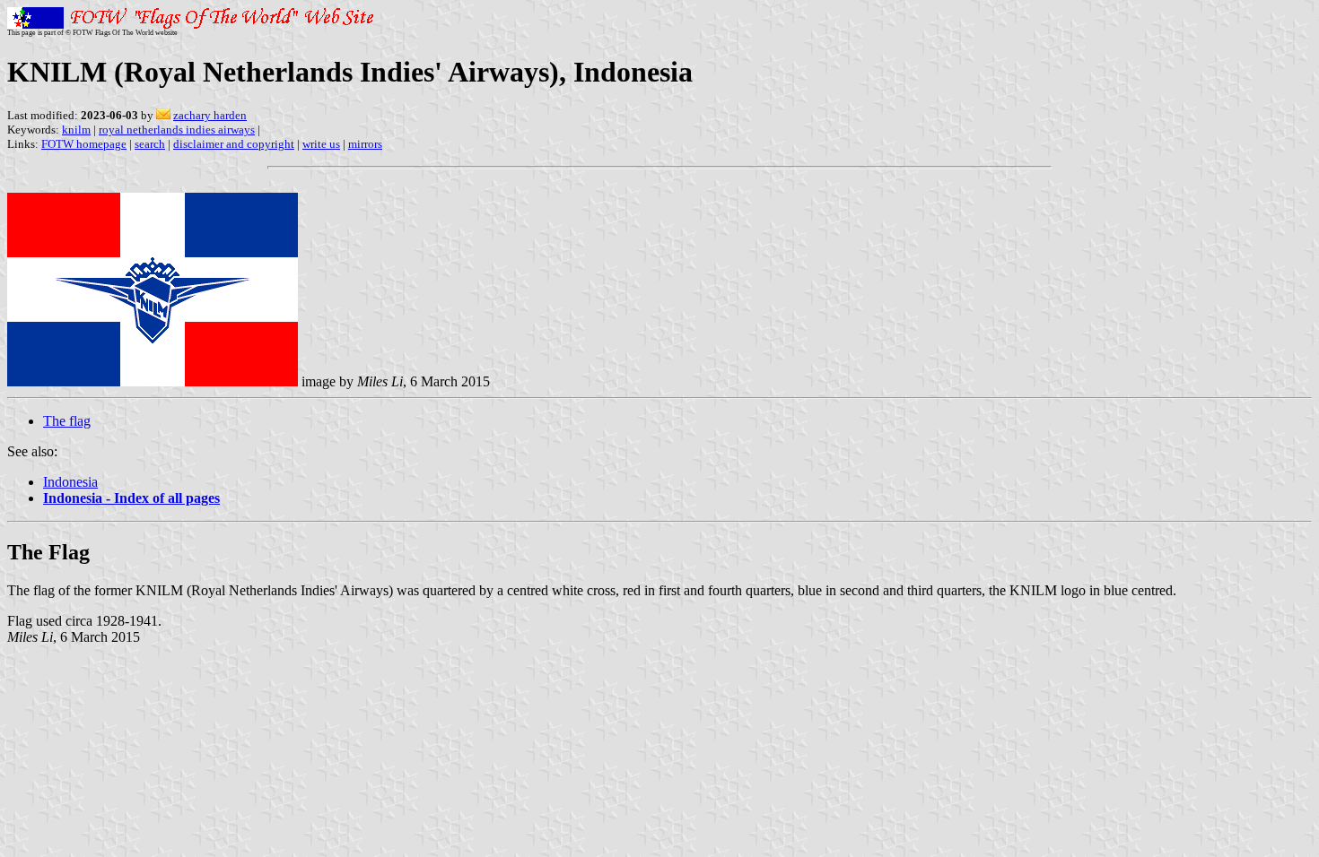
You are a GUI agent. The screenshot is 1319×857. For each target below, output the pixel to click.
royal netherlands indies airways (177, 129)
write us (321, 144)
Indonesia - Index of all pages (131, 498)
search (150, 144)
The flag (67, 420)
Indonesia (70, 481)
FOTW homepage (84, 144)
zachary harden (210, 115)
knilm (76, 129)
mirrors (365, 144)
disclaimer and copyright (233, 144)
